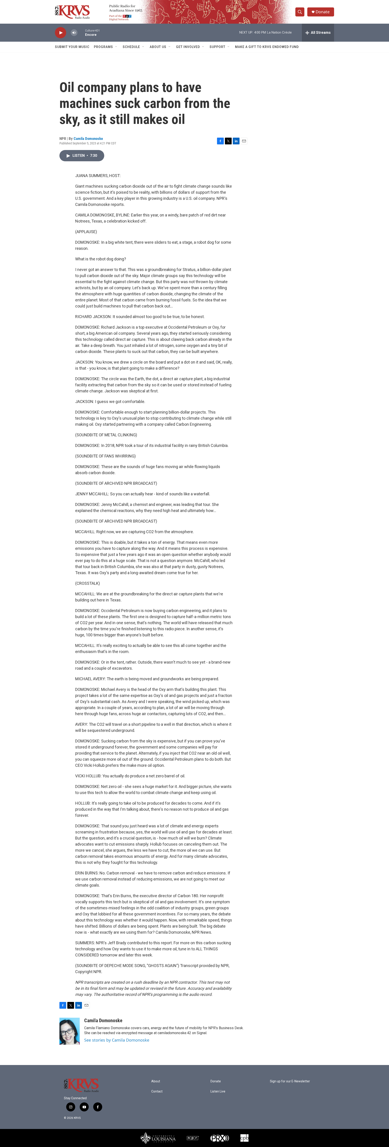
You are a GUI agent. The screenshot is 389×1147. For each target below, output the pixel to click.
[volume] (74, 33)
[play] (60, 32)
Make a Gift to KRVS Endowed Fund (267, 47)
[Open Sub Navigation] (116, 47)
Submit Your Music (72, 47)
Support (217, 47)
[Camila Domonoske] (69, 1031)
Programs (103, 47)
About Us (158, 47)
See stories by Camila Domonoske (116, 1040)
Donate (323, 11)
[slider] (81, 32)
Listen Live (217, 1091)
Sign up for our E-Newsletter (290, 1081)
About (155, 1081)
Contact (157, 1091)
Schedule (131, 47)
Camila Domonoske (88, 138)
